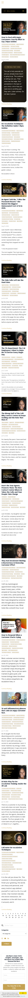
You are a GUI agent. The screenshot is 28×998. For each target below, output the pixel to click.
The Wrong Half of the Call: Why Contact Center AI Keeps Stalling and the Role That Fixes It (13, 416)
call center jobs (15, 498)
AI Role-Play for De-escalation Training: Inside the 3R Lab (13, 784)
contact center (5, 289)
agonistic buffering (20, 715)
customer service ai (21, 430)
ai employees (19, 357)
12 (9, 915)
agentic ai (12, 422)
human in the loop (6, 507)
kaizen (20, 365)
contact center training (7, 719)
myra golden (19, 221)
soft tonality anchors (12, 650)
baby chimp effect (5, 46)
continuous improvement (18, 363)
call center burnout (6, 214)
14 (15, 915)
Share (7, 944)
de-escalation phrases (18, 723)
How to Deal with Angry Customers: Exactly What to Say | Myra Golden (13, 39)
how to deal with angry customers (17, 54)
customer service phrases (16, 48)
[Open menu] (23, 11)
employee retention (13, 505)
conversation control (6, 291)
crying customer (5, 642)
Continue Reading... (6, 104)
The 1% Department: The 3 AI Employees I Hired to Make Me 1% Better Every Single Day (13, 351)
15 (18, 915)
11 (6, 915)
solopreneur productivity (13, 367)
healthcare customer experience (9, 576)
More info (23, 996)
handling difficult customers (8, 866)
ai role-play (19, 788)
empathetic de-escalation (17, 648)
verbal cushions (15, 652)
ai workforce (14, 361)
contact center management (17, 428)
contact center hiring (14, 289)
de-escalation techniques (7, 52)
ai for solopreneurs (6, 361)
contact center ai (15, 214)
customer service (5, 48)
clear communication (21, 567)
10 (3, 915)
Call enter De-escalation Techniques (11, 849)
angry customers (20, 44)
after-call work (5, 422)
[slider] (12, 196)
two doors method (14, 56)
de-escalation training (18, 139)
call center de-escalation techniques (9, 856)
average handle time (6, 287)
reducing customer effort (16, 578)
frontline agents (5, 54)
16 (22, 915)
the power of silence (6, 652)
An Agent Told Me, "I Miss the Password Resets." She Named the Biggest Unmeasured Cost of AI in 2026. (13, 203)
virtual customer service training (15, 798)
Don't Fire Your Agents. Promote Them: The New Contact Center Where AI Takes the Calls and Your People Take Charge (11, 490)
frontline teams (12, 221)
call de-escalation (5, 790)
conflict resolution (15, 132)
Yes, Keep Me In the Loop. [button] (14, 987)
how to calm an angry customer (8, 869)
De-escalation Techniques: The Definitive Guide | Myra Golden (12, 126)
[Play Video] (2, 196)
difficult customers (18, 52)
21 (15, 917)
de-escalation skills (6, 794)
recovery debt (5, 223)
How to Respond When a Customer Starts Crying (11, 636)
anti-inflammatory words (7, 717)
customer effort (5, 569)
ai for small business (19, 359)
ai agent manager (11, 496)
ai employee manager (19, 422)
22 (19, 917)
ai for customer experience (7, 359)
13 (12, 915)
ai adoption (4, 496)
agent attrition (20, 210)
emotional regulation (6, 648)
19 (9, 917)
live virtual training (15, 796)
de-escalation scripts (17, 862)
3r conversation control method (8, 44)
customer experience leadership (9, 430)
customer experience (6, 134)
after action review (6, 357)
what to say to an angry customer (9, 727)
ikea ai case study (15, 507)
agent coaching (5, 285)
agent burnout (5, 212)
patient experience (6, 578)
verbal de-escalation (6, 143)
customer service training (7, 50)
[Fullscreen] (25, 196)
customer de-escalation (18, 719)
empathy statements (15, 141)
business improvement (6, 363)
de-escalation (17, 50)
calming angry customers (19, 717)
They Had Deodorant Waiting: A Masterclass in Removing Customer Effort (13, 563)
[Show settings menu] (22, 196)
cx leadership (17, 219)
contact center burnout (7, 217)
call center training (15, 46)
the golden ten (5, 295)
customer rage (15, 291)
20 (12, 917)
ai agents (13, 357)
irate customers (5, 56)
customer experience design (8, 571)
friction (22, 573)
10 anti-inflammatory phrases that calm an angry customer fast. (13, 710)
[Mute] (19, 196)
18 (6, 917)
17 (25, 915)
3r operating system (21, 639)
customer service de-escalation (8, 860)
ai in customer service (14, 212)
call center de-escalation (7, 854)
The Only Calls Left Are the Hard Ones (12, 281)
